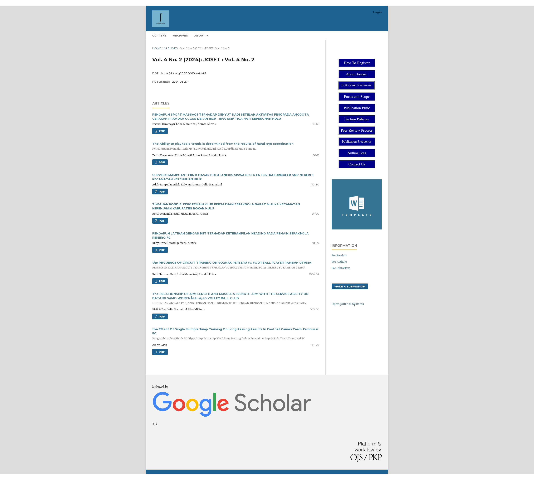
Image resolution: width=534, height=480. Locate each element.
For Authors (339, 261)
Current (159, 35)
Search (373, 35)
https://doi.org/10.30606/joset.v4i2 (183, 73)
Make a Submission (349, 286)
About (200, 35)
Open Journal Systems (348, 304)
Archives (180, 35)
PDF (161, 131)
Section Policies (357, 119)
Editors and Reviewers (356, 85)
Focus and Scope (357, 96)
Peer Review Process (357, 130)
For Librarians (341, 268)
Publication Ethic (357, 108)
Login (377, 12)
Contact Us (356, 164)
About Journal (357, 74)
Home (156, 48)
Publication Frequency (357, 141)
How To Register (357, 63)
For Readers (339, 255)
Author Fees (357, 153)
